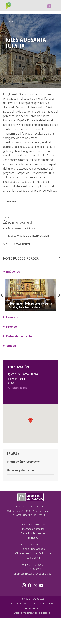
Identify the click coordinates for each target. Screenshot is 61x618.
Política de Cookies (43, 603)
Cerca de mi (33, 557)
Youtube (40, 584)
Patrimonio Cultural (20, 222)
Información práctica (33, 528)
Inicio (10, 21)
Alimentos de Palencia (33, 533)
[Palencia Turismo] (8, 6)
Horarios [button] (12, 317)
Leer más (11, 201)
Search (49, 6)
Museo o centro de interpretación (28, 235)
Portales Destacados (33, 548)
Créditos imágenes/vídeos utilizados (32, 613)
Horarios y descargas (21, 470)
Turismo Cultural (19, 244)
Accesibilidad (31, 608)
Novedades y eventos (33, 524)
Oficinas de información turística (33, 553)
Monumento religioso (21, 228)
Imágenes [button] (13, 271)
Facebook (30, 584)
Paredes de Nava (19, 387)
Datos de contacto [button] (19, 336)
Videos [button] (11, 345)
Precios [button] (11, 326)
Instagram (24, 584)
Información (25, 599)
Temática (33, 537)
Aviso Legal (39, 599)
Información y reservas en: (24, 461)
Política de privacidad (21, 603)
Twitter (35, 584)
